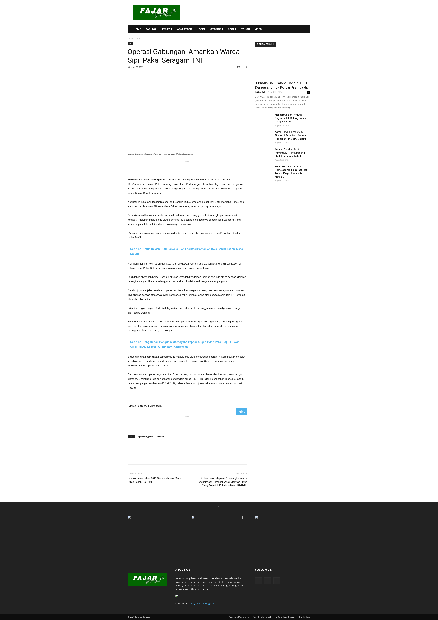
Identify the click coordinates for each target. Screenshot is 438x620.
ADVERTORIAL (185, 29)
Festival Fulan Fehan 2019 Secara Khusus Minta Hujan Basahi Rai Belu (154, 480)
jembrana (161, 436)
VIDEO (258, 29)
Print (241, 411)
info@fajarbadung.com (202, 603)
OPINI (202, 29)
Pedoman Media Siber (239, 616)
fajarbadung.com (145, 436)
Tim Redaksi (304, 616)
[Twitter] (298, 29)
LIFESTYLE (166, 29)
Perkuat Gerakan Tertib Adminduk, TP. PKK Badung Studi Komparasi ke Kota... (290, 152)
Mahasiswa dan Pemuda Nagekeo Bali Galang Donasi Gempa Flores (291, 118)
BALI (130, 43)
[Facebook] (287, 29)
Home (130, 38)
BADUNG (151, 29)
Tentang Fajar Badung (285, 616)
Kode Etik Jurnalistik (262, 616)
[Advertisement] (187, 168)
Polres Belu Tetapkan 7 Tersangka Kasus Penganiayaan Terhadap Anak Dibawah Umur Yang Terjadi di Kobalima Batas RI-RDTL (222, 482)
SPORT (232, 29)
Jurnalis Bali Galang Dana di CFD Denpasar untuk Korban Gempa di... (282, 85)
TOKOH (245, 29)
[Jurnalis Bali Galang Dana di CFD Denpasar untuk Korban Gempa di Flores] (282, 65)
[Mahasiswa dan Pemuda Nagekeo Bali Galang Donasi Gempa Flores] (263, 119)
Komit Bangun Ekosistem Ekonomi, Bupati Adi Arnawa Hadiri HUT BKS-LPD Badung (291, 135)
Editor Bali (260, 92)
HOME (137, 29)
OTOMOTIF (216, 29)
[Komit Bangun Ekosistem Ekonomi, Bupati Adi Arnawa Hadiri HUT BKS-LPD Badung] (263, 136)
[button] (306, 29)
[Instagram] (292, 29)
